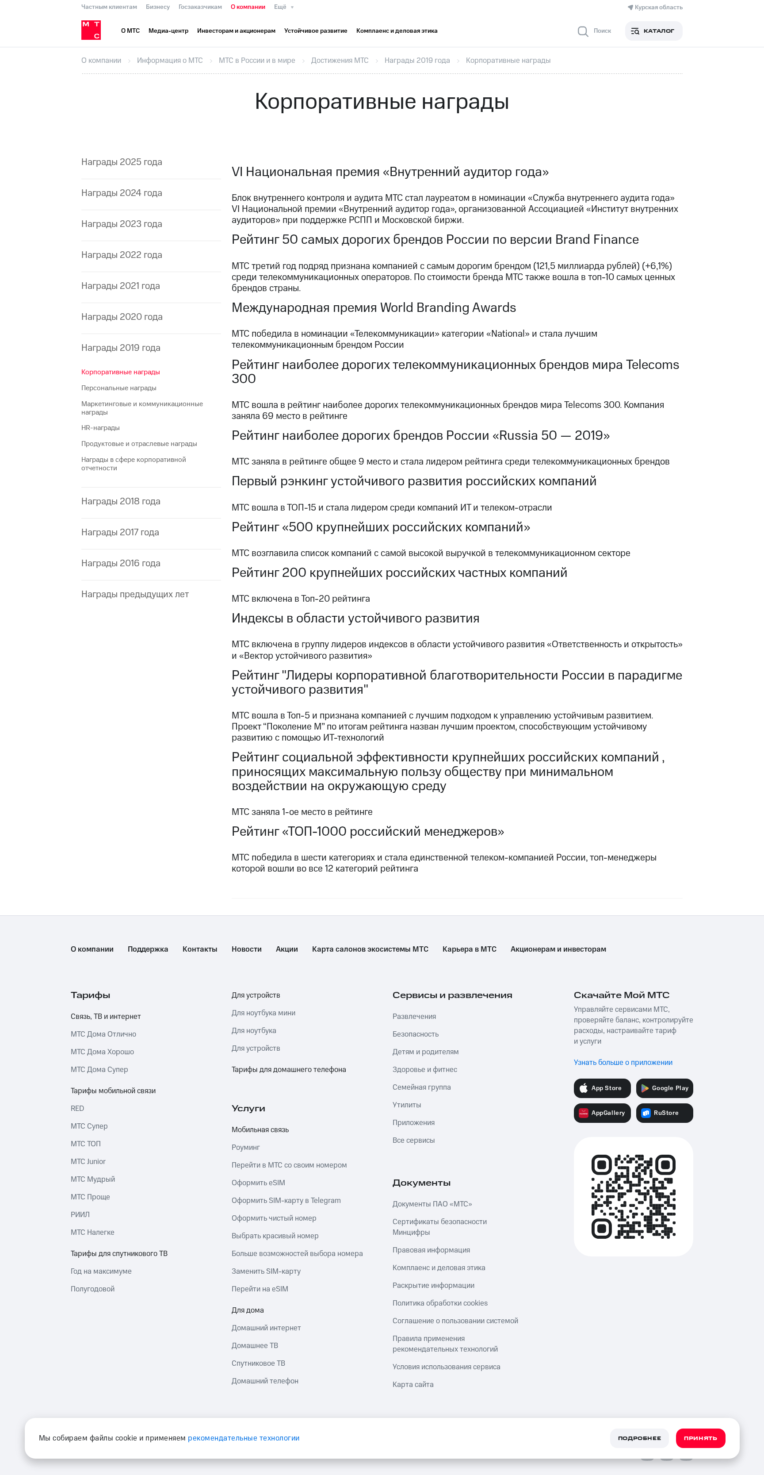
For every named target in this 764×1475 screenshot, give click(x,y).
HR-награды (100, 428)
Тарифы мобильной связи (113, 1091)
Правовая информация (431, 1250)
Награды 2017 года (120, 532)
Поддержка (148, 949)
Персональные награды (119, 388)
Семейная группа (422, 1087)
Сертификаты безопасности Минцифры (440, 1227)
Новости (247, 949)
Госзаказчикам (200, 7)
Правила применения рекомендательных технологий (445, 1344)
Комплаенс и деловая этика (439, 1268)
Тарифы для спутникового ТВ (119, 1253)
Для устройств (256, 995)
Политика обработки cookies (440, 1303)
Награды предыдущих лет (135, 594)
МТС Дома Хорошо (102, 1052)
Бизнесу (158, 7)
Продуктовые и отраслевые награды (139, 444)
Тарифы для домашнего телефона (289, 1069)
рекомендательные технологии (244, 1438)
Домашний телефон (265, 1381)
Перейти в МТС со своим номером (289, 1165)
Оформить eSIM (258, 1183)
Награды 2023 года (121, 224)
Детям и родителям (426, 1052)
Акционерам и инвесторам (558, 949)
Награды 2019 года (120, 347)
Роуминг (246, 1147)
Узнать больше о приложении (623, 1062)
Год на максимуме (101, 1271)
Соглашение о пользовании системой (455, 1321)
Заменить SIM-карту (266, 1271)
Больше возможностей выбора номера (297, 1253)
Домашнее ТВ (255, 1346)
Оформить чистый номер (274, 1218)
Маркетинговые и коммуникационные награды (142, 408)
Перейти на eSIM (260, 1289)
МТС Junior (88, 1161)
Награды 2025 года (121, 162)
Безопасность (416, 1034)
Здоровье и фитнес (425, 1069)
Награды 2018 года (120, 501)
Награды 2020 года (122, 317)
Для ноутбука (254, 1031)
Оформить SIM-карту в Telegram (286, 1200)
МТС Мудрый (93, 1179)
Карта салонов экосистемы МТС (370, 949)
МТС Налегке (93, 1232)
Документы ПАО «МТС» (432, 1204)
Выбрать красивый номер (275, 1236)
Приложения (414, 1123)
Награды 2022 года (121, 255)
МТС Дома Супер (99, 1069)
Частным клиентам (109, 7)
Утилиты (407, 1105)
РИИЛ (80, 1215)
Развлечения (414, 1016)
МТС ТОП (86, 1144)
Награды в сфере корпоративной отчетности (133, 464)
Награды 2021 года (120, 286)
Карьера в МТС (470, 949)
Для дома (248, 1310)
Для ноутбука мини (263, 1013)
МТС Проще (90, 1197)
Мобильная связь (260, 1130)
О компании (248, 7)
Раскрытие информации (433, 1285)
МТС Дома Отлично (103, 1034)
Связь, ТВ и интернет (106, 1016)
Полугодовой (93, 1289)
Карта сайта (413, 1384)
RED (77, 1108)
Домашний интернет (266, 1328)
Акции (287, 949)
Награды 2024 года (121, 193)
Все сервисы (414, 1140)
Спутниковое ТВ (258, 1363)
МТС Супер (89, 1126)
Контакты (200, 949)
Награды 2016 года (120, 563)
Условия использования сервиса (446, 1367)
